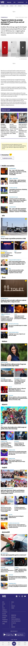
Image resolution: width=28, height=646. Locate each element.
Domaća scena (4, 441)
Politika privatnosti (16, 621)
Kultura (4, 613)
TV (11, 604)
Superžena (4, 615)
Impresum (13, 617)
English (2, 505)
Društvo (3, 236)
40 (6, 178)
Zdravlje (4, 610)
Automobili (4, 621)
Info (3, 602)
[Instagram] (22, 596)
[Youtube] (25, 596)
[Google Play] (8, 634)
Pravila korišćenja (15, 619)
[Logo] (2, 2)
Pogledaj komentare (7, 158)
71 (6, 168)
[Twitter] (19, 596)
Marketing (13, 615)
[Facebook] (16, 596)
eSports (4, 617)
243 (6, 187)
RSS (12, 625)
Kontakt (13, 627)
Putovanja (4, 611)
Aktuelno (3, 378)
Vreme (12, 608)
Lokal (3, 623)
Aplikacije (13, 623)
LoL (1, 425)
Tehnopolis (4, 17)
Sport (3, 604)
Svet (15, 251)
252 (6, 197)
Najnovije (9, 2)
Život (3, 608)
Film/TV (10, 386)
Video (12, 602)
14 (6, 207)
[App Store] (19, 634)
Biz (3, 606)
